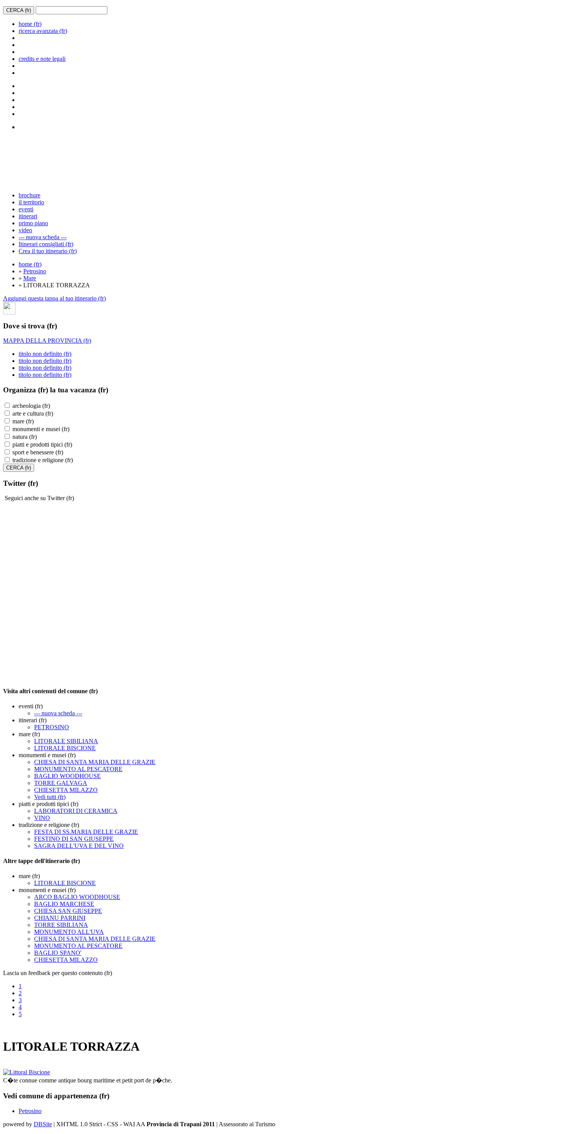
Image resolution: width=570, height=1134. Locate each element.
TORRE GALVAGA (60, 783)
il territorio (31, 202)
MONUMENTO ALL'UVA (69, 932)
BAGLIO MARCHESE (64, 904)
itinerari (28, 216)
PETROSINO (51, 727)
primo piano (33, 223)
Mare (29, 278)
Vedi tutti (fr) (50, 797)
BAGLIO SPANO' (57, 952)
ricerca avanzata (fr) (43, 31)
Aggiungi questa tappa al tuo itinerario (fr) (54, 298)
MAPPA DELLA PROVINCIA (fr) (47, 340)
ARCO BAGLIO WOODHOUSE (77, 897)
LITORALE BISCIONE (65, 748)
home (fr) (30, 24)
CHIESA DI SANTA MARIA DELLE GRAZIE (94, 762)
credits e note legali (42, 58)
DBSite (43, 1124)
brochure (29, 195)
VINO (42, 818)
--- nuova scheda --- (43, 237)
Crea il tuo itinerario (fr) (48, 251)
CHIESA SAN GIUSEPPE (68, 911)
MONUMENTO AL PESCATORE (78, 769)
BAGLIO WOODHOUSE (67, 776)
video (25, 230)
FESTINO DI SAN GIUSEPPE (74, 838)
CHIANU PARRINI (59, 918)
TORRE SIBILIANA (61, 925)
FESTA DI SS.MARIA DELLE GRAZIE (86, 831)
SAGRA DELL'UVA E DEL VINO (79, 845)
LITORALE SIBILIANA (66, 741)
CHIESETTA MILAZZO (66, 790)
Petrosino (34, 271)
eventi (26, 209)
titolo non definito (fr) (45, 353)
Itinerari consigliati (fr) (46, 244)
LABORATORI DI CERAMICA (75, 811)
